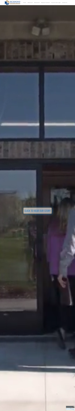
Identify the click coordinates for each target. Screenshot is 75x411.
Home (24, 2)
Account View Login (56, 2)
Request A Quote (45, 2)
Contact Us (64, 2)
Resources (36, 2)
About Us (30, 2)
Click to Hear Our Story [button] (37, 211)
